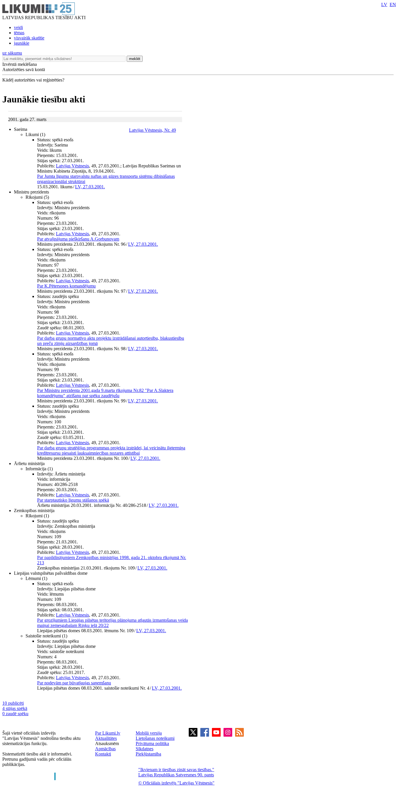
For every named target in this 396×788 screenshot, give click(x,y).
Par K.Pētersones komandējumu (66, 285)
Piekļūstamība (148, 753)
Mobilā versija (149, 733)
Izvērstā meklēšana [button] (19, 64)
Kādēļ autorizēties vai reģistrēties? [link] (33, 79)
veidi (18, 27)
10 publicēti (13, 703)
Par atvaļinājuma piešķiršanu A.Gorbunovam (78, 238)
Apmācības (105, 748)
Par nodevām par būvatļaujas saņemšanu (74, 682)
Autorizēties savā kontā (23, 69)
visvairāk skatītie (29, 37)
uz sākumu (12, 52)
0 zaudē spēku (15, 713)
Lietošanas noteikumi (155, 738)
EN (393, 4)
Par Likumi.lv (107, 733)
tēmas (19, 32)
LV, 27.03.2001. (90, 186)
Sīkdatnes (144, 748)
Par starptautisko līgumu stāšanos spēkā (73, 500)
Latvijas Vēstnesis (72, 165)
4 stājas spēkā (14, 708)
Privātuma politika (152, 743)
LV (384, 4)
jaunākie (21, 43)
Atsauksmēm (107, 743)
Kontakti (103, 753)
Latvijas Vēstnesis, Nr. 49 (152, 130)
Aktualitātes (106, 738)
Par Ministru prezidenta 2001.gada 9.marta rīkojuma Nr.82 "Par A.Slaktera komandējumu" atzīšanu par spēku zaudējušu (105, 393)
